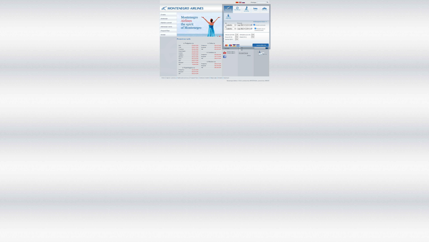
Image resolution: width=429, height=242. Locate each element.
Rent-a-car (264, 9)
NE (242, 50)
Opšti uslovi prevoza (183, 78)
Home (163, 78)
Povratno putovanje (260, 25)
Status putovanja (246, 10)
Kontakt (220, 78)
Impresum (226, 78)
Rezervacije (228, 9)
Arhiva (249, 55)
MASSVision (253, 81)
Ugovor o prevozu (171, 78)
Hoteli (255, 9)
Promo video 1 (231, 51)
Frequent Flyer (194, 78)
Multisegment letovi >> (260, 21)
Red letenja (237, 9)
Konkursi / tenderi (204, 78)
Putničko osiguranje (228, 17)
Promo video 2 (231, 53)
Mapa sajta (214, 78)
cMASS (267, 81)
